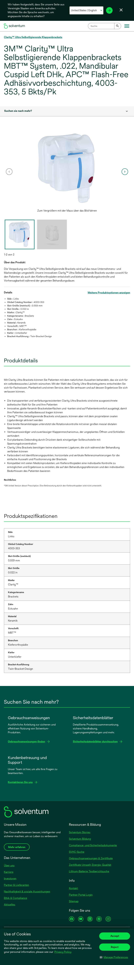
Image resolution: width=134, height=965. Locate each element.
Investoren (10, 878)
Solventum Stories (79, 832)
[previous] (9, 171)
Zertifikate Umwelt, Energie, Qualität (90, 864)
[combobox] (104, 26)
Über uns (9, 865)
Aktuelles (9, 904)
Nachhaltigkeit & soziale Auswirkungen (27, 891)
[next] (125, 171)
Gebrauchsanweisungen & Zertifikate (91, 858)
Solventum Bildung (80, 838)
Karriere (8, 872)
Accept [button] (114, 936)
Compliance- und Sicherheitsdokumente (93, 845)
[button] (114, 957)
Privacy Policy (62, 951)
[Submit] (117, 26)
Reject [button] (114, 947)
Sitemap (73, 901)
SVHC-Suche (76, 851)
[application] (67, 168)
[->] (109, 10)
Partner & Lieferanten (16, 885)
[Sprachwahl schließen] (121, 10)
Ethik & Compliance (15, 898)
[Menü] (127, 26)
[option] (67, 171)
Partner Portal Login (81, 894)
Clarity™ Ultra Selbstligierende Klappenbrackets (33, 37)
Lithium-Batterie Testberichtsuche (89, 871)
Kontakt (73, 888)
